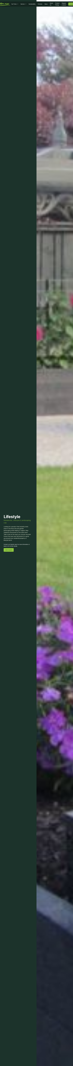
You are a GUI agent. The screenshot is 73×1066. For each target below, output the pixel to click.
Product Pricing (57, 4)
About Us (51, 4)
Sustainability (32, 4)
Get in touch (8, 550)
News (46, 4)
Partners (40, 4)
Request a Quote (64, 4)
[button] (14, 4)
